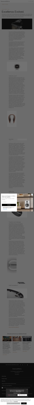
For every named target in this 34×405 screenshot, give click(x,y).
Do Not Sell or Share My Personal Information (13, 403)
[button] (22, 395)
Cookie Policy (16, 401)
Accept (24, 403)
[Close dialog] (27, 390)
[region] (17, 401)
